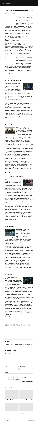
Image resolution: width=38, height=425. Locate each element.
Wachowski (8, 326)
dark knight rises (11, 324)
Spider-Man (13, 325)
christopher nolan (24, 322)
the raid (18, 325)
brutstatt (4, 2)
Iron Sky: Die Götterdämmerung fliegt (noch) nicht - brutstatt (20, 344)
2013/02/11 (7, 13)
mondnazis (8, 325)
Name (6, 366)
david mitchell (19, 324)
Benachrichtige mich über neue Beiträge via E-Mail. (14, 379)
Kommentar (7, 353)
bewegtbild (14, 13)
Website (6, 372)
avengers (7, 322)
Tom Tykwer (24, 325)
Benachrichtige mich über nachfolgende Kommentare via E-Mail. (16, 377)
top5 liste (29, 325)
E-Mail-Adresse (22, 366)
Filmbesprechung (22, 215)
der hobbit (25, 324)
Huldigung (25, 311)
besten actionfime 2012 (15, 322)
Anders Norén (32, 420)
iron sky (29, 324)
